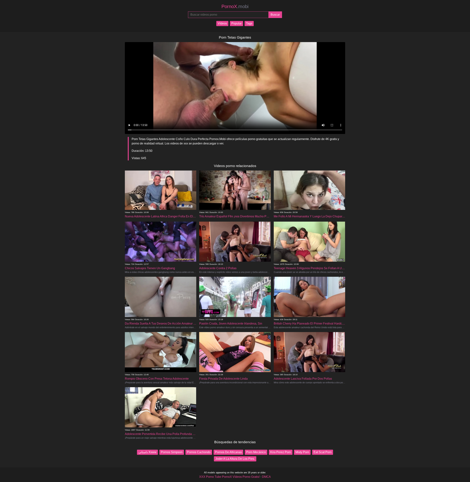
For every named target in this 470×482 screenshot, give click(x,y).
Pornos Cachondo (199, 452)
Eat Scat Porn (323, 452)
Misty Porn (302, 452)
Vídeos (222, 23)
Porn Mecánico (256, 452)
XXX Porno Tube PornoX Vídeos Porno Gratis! (229, 476)
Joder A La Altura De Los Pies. (235, 458)
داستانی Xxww (147, 452)
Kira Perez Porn (280, 452)
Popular (236, 23)
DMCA (266, 476)
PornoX (235, 6)
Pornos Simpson (171, 452)
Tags (249, 23)
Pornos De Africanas (228, 452)
